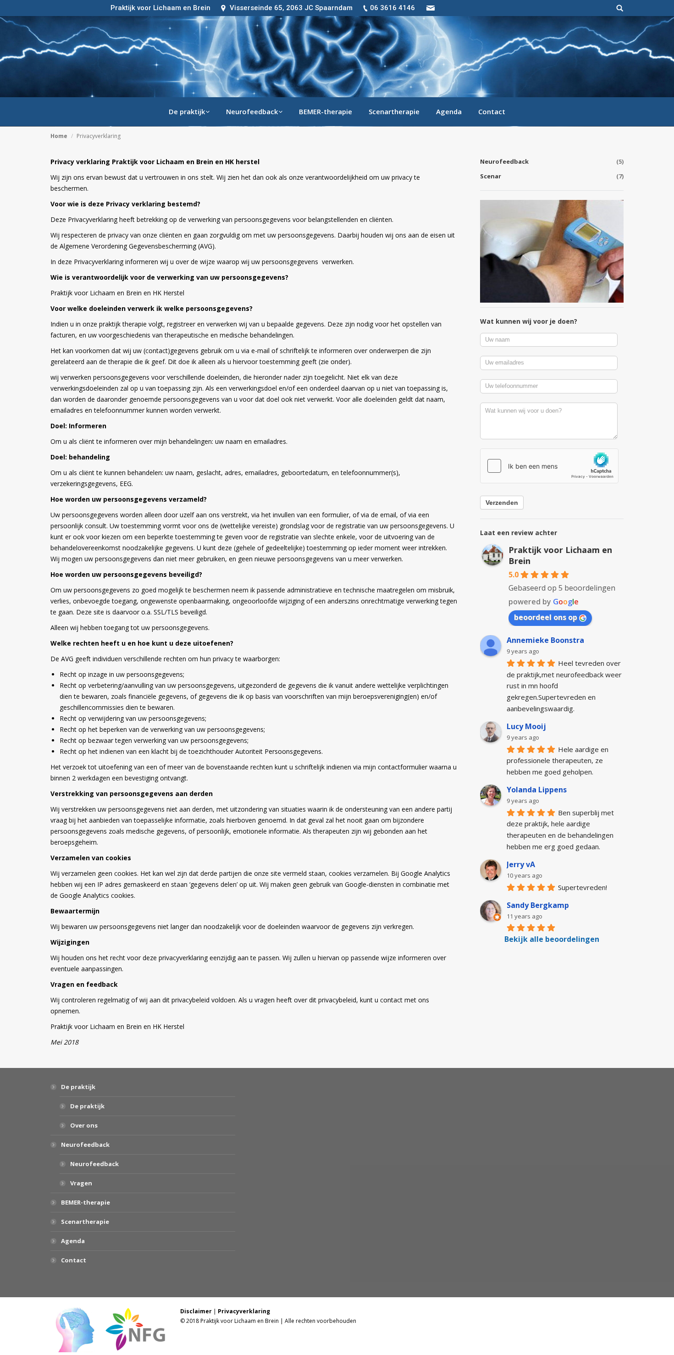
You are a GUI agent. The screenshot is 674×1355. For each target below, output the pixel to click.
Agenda (73, 1241)
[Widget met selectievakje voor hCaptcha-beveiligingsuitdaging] (549, 465)
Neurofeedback (85, 1144)
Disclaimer (196, 1311)
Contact (73, 1260)
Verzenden (502, 502)
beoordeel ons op (545, 617)
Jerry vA (521, 864)
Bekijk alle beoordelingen (551, 939)
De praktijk (78, 1087)
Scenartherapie (85, 1221)
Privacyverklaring (244, 1311)
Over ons (84, 1125)
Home (58, 136)
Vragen (81, 1183)
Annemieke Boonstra (545, 640)
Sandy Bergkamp (538, 905)
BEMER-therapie (85, 1202)
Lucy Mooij (526, 726)
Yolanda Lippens (537, 790)
